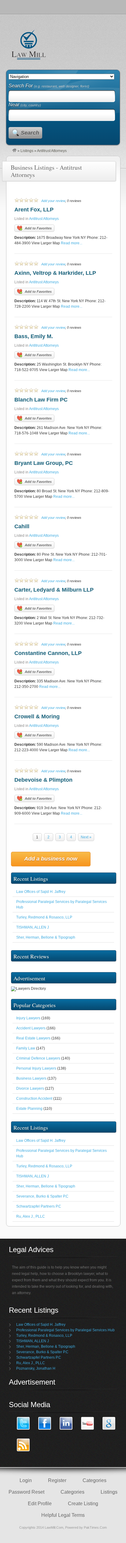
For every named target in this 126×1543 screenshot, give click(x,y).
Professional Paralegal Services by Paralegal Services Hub (65, 1330)
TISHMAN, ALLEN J (32, 927)
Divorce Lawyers (30, 1088)
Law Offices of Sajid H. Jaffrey (40, 892)
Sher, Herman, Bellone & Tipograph (45, 937)
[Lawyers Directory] (14, 151)
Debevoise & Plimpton (43, 780)
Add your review (53, 201)
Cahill (21, 526)
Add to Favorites (38, 228)
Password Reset (26, 1492)
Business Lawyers (31, 1078)
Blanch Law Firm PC (41, 400)
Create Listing (83, 1503)
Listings (26, 151)
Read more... (71, 243)
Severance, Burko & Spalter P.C (42, 1196)
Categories (94, 1480)
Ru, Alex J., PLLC (30, 1216)
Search (30, 133)
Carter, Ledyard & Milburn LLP (54, 590)
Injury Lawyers (28, 1018)
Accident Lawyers (31, 1028)
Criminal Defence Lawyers (38, 1058)
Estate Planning (29, 1108)
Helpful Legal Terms (63, 1515)
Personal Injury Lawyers (36, 1068)
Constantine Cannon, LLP (48, 653)
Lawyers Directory (29, 44)
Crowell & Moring (37, 716)
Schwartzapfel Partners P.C (38, 1206)
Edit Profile (40, 1503)
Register (57, 1480)
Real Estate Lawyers (33, 1038)
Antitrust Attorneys (44, 219)
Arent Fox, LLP (34, 210)
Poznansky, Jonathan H (35, 1368)
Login (26, 1480)
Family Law (25, 1048)
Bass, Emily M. (33, 336)
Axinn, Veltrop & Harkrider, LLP (55, 273)
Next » (86, 837)
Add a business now (50, 859)
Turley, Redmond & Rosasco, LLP (44, 917)
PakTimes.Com (95, 1527)
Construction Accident (34, 1098)
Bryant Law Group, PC (43, 463)
